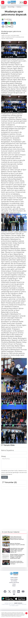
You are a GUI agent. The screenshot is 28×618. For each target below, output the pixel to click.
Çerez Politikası (14, 579)
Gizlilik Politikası (14, 577)
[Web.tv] (14, 594)
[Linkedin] (18, 591)
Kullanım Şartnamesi (14, 582)
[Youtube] (23, 591)
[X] (9, 591)
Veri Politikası (14, 580)
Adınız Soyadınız (7, 450)
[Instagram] (14, 591)
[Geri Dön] (2, 2)
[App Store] (20, 599)
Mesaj (3, 456)
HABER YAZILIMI (18, 603)
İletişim (14, 585)
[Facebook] (5, 591)
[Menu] (25, 2)
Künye (14, 584)
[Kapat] (26, 613)
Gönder (4, 477)
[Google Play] (8, 599)
